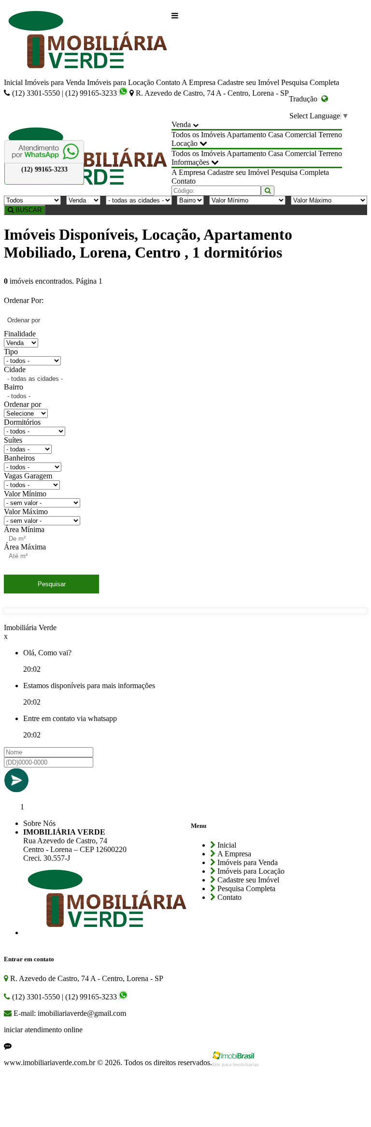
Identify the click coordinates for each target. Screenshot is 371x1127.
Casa (275, 134)
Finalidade (20, 334)
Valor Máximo (26, 511)
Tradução (305, 99)
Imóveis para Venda (55, 82)
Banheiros (19, 458)
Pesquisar (52, 584)
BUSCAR (28, 210)
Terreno (330, 134)
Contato (168, 82)
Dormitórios (22, 422)
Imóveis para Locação (120, 82)
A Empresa (198, 82)
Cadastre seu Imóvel (248, 82)
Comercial (300, 134)
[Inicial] (87, 41)
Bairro (13, 387)
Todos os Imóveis (198, 134)
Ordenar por (22, 404)
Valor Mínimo (25, 494)
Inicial (13, 82)
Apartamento (246, 134)
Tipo (11, 351)
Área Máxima (25, 547)
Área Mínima (24, 529)
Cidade (15, 369)
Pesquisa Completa (310, 82)
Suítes (13, 440)
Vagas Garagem (28, 476)
